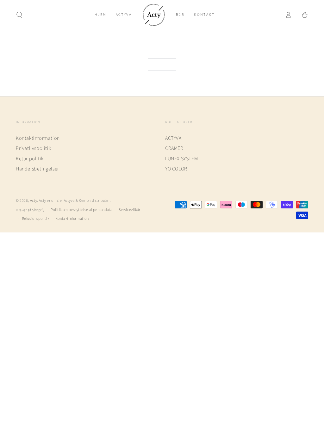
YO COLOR (176, 168)
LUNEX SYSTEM (181, 158)
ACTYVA (173, 138)
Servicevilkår (129, 210)
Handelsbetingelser (37, 168)
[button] (19, 15)
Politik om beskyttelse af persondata (82, 210)
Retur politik (30, 158)
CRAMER (174, 148)
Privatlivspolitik (33, 148)
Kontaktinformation (38, 138)
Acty (33, 200)
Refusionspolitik (35, 218)
